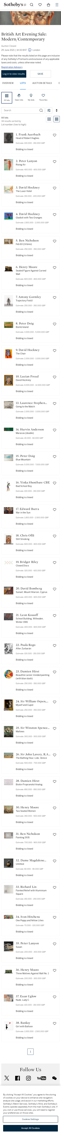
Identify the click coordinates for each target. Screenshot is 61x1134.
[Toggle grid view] (49, 119)
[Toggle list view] (56, 119)
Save (40, 73)
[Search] (41, 110)
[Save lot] (54, 135)
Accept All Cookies (30, 1128)
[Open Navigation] (56, 4)
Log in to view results (14, 73)
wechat (54, 1078)
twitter (6, 1078)
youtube (41, 1078)
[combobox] (19, 110)
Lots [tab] (23, 83)
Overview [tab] (7, 83)
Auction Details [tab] (42, 83)
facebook (17, 1078)
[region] (30, 1110)
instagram (28, 1078)
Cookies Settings (30, 1119)
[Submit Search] (31, 4)
